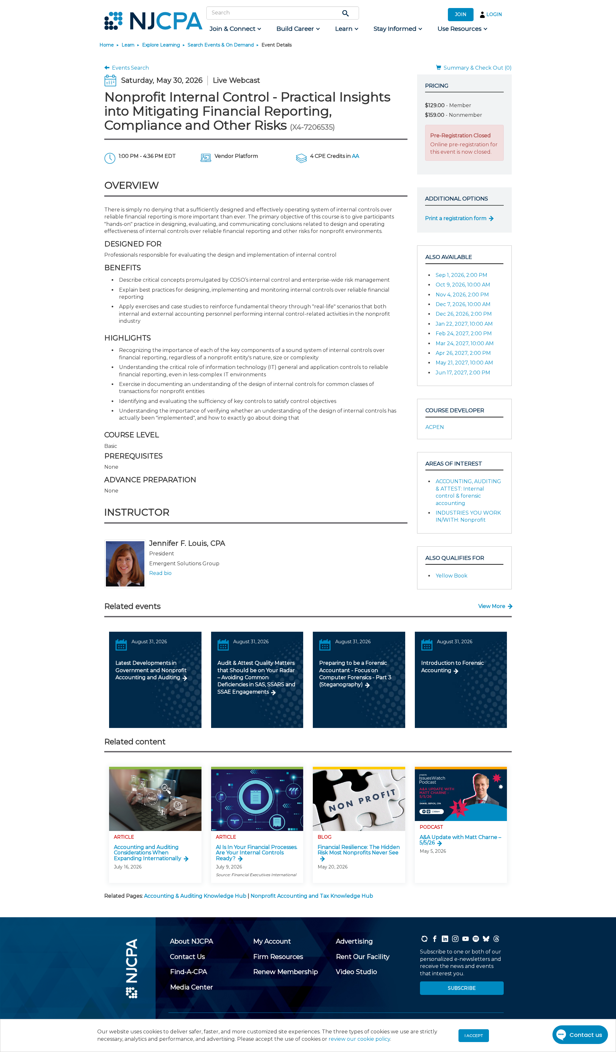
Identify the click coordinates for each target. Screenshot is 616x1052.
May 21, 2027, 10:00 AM (464, 363)
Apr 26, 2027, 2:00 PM (463, 353)
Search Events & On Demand (221, 45)
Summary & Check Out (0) (476, 68)
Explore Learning (161, 45)
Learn (128, 45)
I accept (474, 1035)
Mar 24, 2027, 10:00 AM (465, 343)
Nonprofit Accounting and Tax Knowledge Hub (312, 896)
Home (106, 45)
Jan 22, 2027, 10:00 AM (464, 324)
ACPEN (434, 427)
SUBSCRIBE (462, 988)
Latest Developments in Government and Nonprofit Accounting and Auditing (151, 670)
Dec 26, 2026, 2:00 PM (464, 314)
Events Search (129, 68)
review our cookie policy (359, 1039)
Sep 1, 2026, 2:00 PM (461, 275)
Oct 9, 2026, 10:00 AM (463, 285)
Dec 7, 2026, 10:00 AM (463, 304)
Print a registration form (455, 218)
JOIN (460, 14)
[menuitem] (235, 28)
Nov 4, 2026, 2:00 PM (462, 295)
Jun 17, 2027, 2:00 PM (463, 373)
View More (491, 606)
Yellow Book (451, 576)
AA (355, 156)
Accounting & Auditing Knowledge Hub (195, 896)
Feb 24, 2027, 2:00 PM (464, 333)
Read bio (160, 573)
